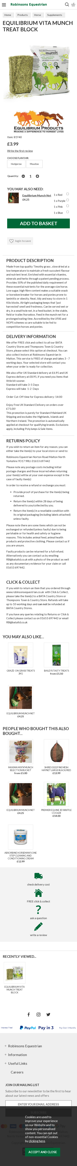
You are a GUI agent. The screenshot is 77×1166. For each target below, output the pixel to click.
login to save (23, 240)
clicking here (37, 1141)
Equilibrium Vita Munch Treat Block (14, 989)
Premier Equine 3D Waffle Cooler (56, 811)
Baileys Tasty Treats (56, 670)
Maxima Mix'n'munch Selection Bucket (20, 769)
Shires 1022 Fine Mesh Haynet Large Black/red (56, 769)
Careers (17, 1072)
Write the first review (20, 150)
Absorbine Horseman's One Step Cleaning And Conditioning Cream (20, 855)
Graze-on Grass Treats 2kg (21, 672)
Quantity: (13, 176)
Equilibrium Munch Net (36, 195)
